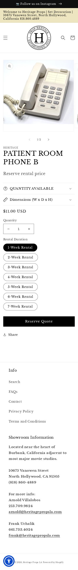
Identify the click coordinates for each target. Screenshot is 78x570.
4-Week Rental (20, 277)
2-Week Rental (20, 257)
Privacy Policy (21, 411)
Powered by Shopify (53, 562)
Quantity (10, 220)
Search (14, 382)
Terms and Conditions (27, 421)
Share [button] (13, 335)
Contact (15, 402)
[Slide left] (29, 139)
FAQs (13, 392)
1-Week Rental (20, 247)
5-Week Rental (20, 287)
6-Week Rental (20, 297)
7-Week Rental (20, 306)
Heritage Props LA (32, 562)
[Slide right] (48, 139)
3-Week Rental (20, 267)
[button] (5, 38)
